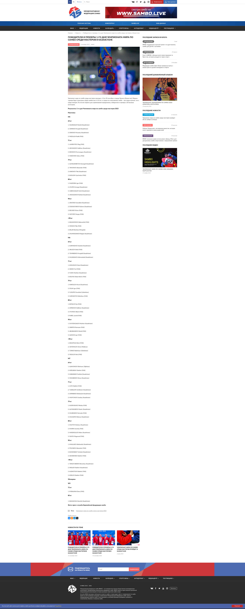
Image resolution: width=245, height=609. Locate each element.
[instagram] (148, 2)
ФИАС (72, 28)
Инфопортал (109, 23)
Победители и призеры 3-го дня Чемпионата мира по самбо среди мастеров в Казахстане (78, 550)
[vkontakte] (133, 2)
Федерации (83, 28)
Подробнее (58, 606)
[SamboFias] (72, 589)
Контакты (173, 588)
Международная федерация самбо (92, 12)
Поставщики (169, 28)
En (73, 2)
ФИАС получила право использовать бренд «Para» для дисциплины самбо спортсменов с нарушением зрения (160, 139)
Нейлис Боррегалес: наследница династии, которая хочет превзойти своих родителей (159, 129)
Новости (96, 28)
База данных (161, 23)
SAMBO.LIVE (135, 23)
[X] (77, 518)
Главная (70, 33)
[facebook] (137, 2)
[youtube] (145, 2)
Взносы (79, 2)
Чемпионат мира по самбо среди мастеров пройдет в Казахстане (127, 549)
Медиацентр (154, 28)
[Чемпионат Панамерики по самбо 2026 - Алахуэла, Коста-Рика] (160, 89)
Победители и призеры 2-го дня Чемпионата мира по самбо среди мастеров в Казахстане (103, 550)
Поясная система (84, 23)
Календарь (109, 28)
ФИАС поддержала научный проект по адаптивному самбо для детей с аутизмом (159, 45)
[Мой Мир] (74, 518)
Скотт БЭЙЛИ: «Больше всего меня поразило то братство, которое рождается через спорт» (158, 56)
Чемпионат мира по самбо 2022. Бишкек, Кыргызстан (158, 170)
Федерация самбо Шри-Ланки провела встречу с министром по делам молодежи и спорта (158, 66)
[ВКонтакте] (69, 518)
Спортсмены (124, 28)
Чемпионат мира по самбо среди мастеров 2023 (91, 511)
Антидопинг (139, 28)
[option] (79, 543)
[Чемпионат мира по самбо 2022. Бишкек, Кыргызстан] (160, 157)
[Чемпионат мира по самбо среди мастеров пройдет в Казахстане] (128, 537)
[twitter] (141, 2)
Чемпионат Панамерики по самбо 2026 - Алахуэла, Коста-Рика (158, 103)
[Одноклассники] (72, 518)
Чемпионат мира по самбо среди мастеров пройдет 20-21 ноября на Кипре (159, 118)
